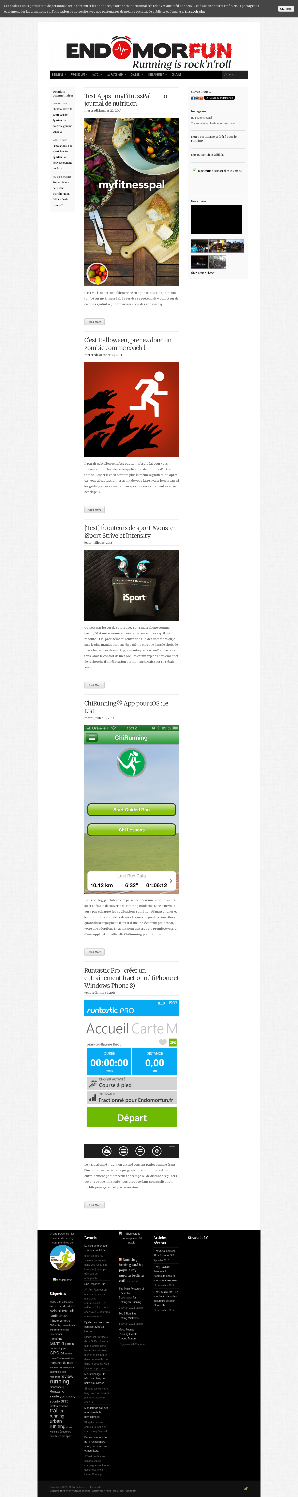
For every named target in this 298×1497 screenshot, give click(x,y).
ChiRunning (55, 1325)
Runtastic (57, 1391)
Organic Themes (81, 1490)
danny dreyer (68, 1325)
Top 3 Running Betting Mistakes (129, 1316)
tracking (63, 1406)
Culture (176, 74)
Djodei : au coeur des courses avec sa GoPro (96, 1327)
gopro (63, 1348)
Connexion (130, 1490)
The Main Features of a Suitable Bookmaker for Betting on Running (131, 1295)
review (67, 1376)
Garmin (57, 1343)
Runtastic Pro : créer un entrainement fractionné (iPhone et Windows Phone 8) (131, 978)
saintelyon (57, 1396)
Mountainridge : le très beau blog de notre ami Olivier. (94, 1378)
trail (54, 1410)
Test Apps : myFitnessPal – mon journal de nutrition (127, 99)
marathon (68, 1358)
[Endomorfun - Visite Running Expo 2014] (217, 246)
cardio (54, 1316)
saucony (70, 1396)
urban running (57, 1423)
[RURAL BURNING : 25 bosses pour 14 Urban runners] (217, 262)
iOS (62, 1353)
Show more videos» (203, 272)
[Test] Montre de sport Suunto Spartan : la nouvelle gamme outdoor (62, 120)
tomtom (54, 1406)
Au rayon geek (115, 74)
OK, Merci (286, 8)
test (64, 1401)
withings (54, 1431)
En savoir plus (195, 11)
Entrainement (156, 74)
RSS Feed (118, 1490)
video (69, 1427)
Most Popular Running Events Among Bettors (128, 1334)
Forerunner (56, 1334)
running (59, 1381)
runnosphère (57, 1387)
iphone (68, 1353)
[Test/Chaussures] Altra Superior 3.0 (164, 1253)
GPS (54, 1352)
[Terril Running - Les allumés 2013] (200, 262)
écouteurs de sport (61, 1436)
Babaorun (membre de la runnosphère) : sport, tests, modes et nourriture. (96, 1444)
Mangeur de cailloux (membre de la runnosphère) (96, 1412)
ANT (73, 1306)
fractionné (56, 1338)
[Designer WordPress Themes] (245, 1490)
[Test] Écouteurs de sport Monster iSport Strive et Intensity (130, 531)
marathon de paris (62, 1362)
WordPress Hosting (101, 1490)
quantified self (58, 1371)
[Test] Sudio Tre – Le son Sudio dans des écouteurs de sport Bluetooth (165, 1298)
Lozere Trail (55, 1358)
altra (65, 1301)
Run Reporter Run (94, 1283)
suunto (55, 1401)
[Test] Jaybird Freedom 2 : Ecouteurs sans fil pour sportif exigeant (165, 1273)
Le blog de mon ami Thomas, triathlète (95, 1248)
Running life (78, 74)
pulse (71, 1367)
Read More (94, 322)
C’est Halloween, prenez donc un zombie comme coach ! (128, 344)
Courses (135, 74)
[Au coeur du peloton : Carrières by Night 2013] (235, 246)
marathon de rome (59, 1367)
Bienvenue (57, 74)
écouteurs (65, 1431)
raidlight (55, 1376)
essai (66, 1329)
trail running (58, 1413)
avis (53, 1311)
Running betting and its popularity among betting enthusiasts (131, 1270)
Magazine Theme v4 (60, 1490)
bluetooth (66, 1311)
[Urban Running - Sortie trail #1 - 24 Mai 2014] (200, 246)
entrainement (56, 1329)
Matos (96, 74)
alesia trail (55, 1301)
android (65, 1306)
